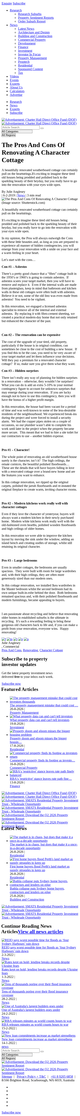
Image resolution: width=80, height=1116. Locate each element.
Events (14, 80)
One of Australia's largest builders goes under (31, 1010)
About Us (16, 87)
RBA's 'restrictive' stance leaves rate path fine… (41, 778)
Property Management (32, 58)
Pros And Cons (11, 650)
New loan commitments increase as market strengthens (37, 1039)
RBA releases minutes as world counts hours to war (35, 1024)
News (13, 25)
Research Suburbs (29, 14)
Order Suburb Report (32, 21)
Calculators (17, 91)
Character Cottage (51, 650)
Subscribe (19, 3)
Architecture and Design (34, 32)
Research (16, 10)
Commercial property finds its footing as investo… (42, 760)
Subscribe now (11, 683)
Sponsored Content (30, 69)
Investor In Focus (29, 54)
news (5, 1046)
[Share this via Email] (20, 639)
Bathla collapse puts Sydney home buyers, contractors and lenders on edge (37, 890)
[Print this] (26, 639)
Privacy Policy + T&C (31, 1076)
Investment (25, 50)
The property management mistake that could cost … (44, 705)
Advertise (16, 94)
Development (26, 43)
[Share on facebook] (4, 639)
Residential (25, 65)
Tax (20, 72)
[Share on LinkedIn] (10, 639)
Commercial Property (32, 39)
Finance (23, 47)
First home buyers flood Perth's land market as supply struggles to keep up (40, 868)
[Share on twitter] (15, 639)
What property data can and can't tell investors (39, 720)
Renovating (30, 650)
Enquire (7, 3)
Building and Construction (35, 36)
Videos (14, 76)
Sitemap (7, 1076)
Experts (15, 83)
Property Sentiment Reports (36, 17)
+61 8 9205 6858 (62, 1076)
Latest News (26, 28)
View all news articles (40, 931)
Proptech (24, 61)
